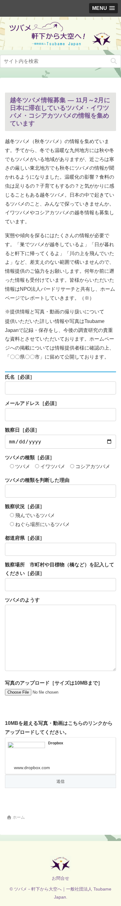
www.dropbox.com (32, 767)
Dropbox (55, 743)
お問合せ (60, 878)
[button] (113, 61)
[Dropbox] (26, 752)
